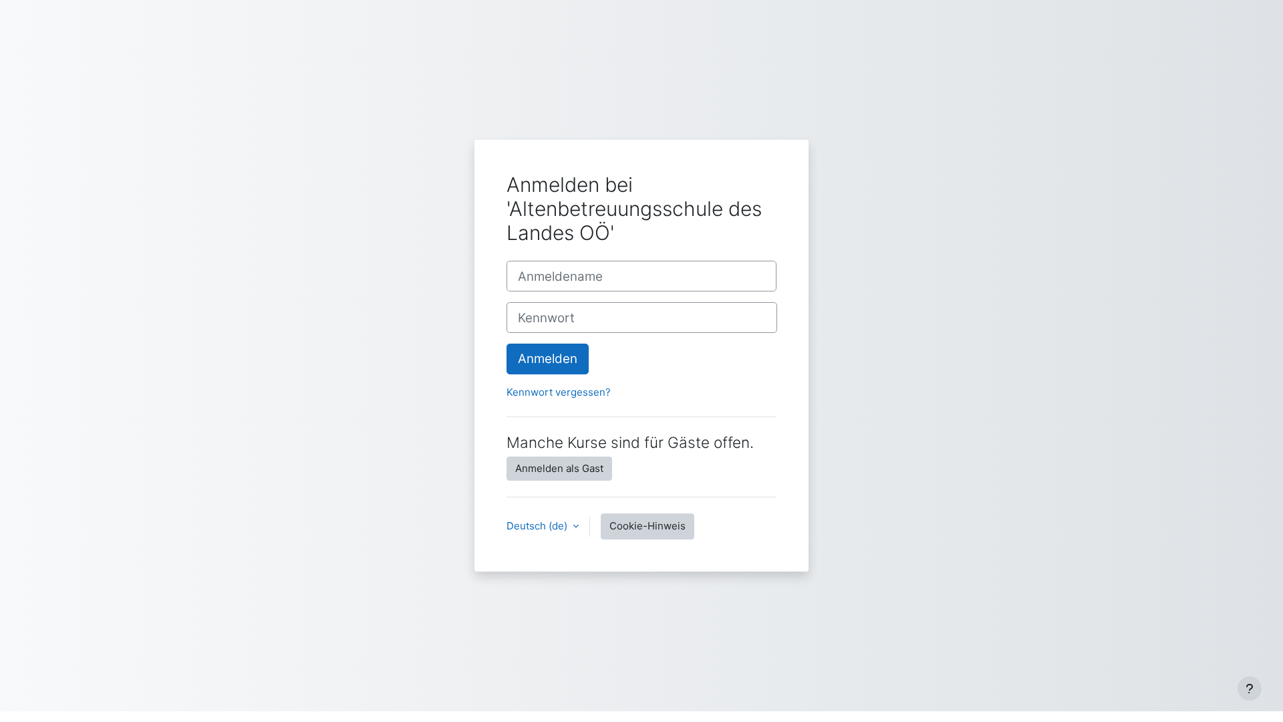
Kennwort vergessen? (559, 392)
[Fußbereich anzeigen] (1250, 689)
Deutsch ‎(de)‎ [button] (538, 525)
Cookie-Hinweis (647, 525)
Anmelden (547, 358)
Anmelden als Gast (559, 468)
